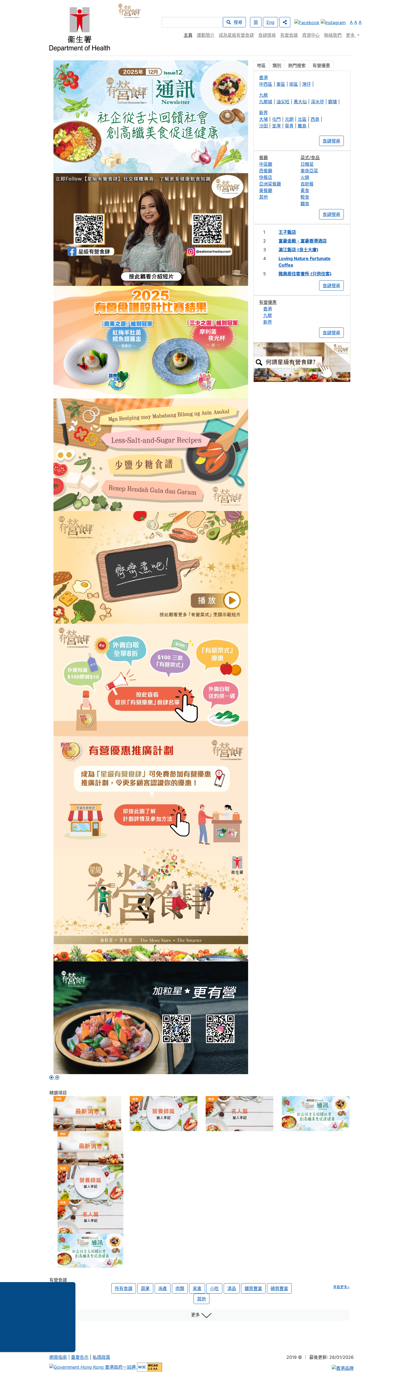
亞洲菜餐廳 (270, 184)
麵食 (304, 203)
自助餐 (307, 184)
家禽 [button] (197, 1288)
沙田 (263, 126)
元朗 (289, 119)
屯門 (276, 119)
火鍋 (304, 177)
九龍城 (265, 101)
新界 (267, 322)
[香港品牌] (343, 1368)
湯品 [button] (231, 1288)
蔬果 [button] (145, 1288)
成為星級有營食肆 (236, 35)
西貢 (315, 119)
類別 (277, 65)
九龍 (267, 315)
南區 (293, 84)
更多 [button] (351, 35)
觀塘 (332, 101)
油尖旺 (283, 101)
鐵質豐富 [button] (253, 1288)
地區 (261, 65)
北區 (302, 119)
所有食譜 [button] (123, 1288)
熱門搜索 (297, 65)
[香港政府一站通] (93, 1367)
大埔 (263, 119)
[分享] (284, 22)
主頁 (188, 35)
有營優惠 (321, 65)
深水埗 (317, 101)
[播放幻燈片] (52, 1077)
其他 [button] (201, 1299)
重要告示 (80, 1357)
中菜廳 (265, 164)
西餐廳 (265, 170)
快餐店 (265, 177)
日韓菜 (307, 164)
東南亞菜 (309, 170)
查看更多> (341, 1287)
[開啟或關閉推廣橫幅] (71, 1317)
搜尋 (236, 22)
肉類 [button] (179, 1288)
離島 (302, 126)
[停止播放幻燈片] (57, 1077)
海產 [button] (162, 1288)
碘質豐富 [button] (279, 1288)
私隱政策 (101, 1357)
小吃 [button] (214, 1288)
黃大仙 (300, 101)
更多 (196, 1314)
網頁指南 (58, 1357)
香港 (267, 309)
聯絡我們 (333, 35)
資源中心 (311, 35)
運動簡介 (205, 35)
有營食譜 (289, 35)
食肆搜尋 (267, 35)
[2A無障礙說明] (149, 1367)
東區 (280, 84)
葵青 (289, 126)
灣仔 (306, 84)
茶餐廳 (265, 190)
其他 (263, 197)
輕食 (304, 197)
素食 (304, 190)
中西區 (265, 84)
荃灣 (276, 126)
